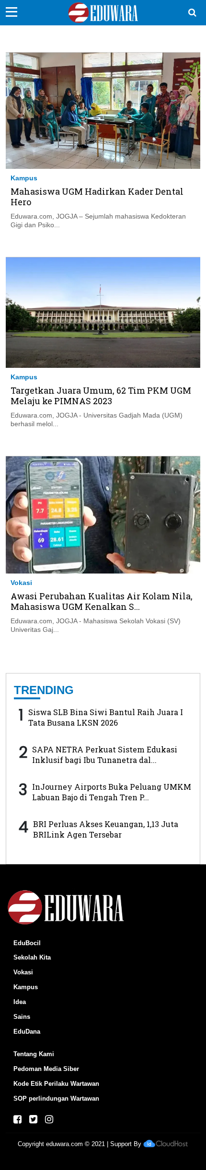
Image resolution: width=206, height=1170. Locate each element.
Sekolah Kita (32, 957)
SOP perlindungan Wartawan (56, 1098)
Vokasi (21, 582)
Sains (21, 1016)
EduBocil (27, 943)
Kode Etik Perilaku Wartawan (56, 1083)
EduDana (26, 1031)
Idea (19, 1001)
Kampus (24, 178)
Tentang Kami (33, 1054)
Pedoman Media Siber (46, 1068)
